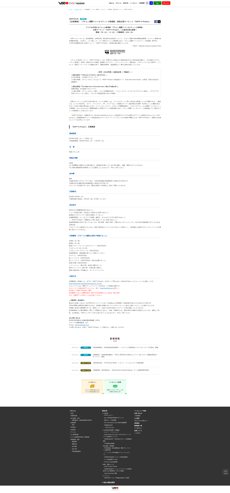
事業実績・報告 (75, 439)
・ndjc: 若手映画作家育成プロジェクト (113, 417)
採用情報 (142, 3)
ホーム (70, 9)
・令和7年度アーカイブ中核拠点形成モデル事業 (116, 477)
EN (151, 3)
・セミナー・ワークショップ (111, 432)
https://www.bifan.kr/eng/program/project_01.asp (85, 283)
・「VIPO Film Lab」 (109, 427)
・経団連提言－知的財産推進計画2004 (81, 420)
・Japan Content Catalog (110, 466)
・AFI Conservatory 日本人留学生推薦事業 (115, 422)
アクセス (73, 432)
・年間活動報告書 (75, 451)
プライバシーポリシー (140, 420)
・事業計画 (74, 444)
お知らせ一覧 (78, 9)
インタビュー (134, 3)
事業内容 (104, 410)
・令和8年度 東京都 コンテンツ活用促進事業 (115, 457)
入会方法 (137, 433)
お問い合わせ (166, 3)
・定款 (72, 424)
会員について (138, 430)
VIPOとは (73, 410)
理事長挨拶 (74, 415)
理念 (72, 413)
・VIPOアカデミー (108, 415)
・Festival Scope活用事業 (110, 462)
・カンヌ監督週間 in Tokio (110, 459)
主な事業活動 (74, 434)
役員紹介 (73, 427)
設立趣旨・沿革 (75, 418)
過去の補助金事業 (109, 482)
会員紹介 (73, 429)
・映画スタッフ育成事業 (109, 420)
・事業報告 (74, 441)
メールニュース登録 (157, 3)
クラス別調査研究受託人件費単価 (80, 437)
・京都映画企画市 (108, 425)
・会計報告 (74, 446)
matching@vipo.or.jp (107, 288)
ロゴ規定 (137, 418)
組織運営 (73, 422)
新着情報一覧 (138, 425)
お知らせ (111, 3)
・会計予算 (74, 449)
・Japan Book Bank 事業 (110, 473)
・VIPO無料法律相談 (109, 443)
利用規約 (137, 423)
